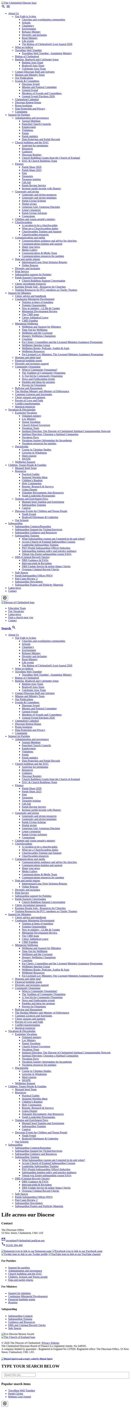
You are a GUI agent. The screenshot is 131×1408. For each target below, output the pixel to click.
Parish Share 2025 (31, 170)
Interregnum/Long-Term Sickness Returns (44, 262)
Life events (28, 41)
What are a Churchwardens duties (40, 228)
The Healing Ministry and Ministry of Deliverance (42, 391)
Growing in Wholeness (34, 452)
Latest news (14, 587)
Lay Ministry (29, 418)
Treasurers (27, 176)
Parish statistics (30, 136)
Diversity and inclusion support (32, 363)
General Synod (30, 90)
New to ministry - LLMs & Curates (41, 308)
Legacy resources (31, 210)
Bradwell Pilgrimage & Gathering (40, 517)
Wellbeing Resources (33, 351)
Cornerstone (28, 216)
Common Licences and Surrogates (33, 394)
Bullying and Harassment (28, 388)
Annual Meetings (31, 120)
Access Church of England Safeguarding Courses (48, 541)
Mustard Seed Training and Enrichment (43, 501)
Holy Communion (31, 483)
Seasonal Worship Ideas (34, 477)
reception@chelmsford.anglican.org (23, 1240)
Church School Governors (36, 425)
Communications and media (30, 237)
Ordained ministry (31, 415)
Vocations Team (30, 428)
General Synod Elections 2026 (38, 96)
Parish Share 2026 (31, 167)
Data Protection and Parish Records (41, 139)
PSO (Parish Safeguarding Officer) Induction (46, 547)
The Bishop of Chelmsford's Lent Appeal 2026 (47, 44)
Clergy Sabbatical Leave (35, 317)
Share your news (31, 246)
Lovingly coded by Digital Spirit (36, 1358)
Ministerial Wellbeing (26, 323)
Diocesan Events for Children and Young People (41, 511)
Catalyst (26, 508)
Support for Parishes (19, 114)
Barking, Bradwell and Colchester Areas (37, 59)
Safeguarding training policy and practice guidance (49, 551)
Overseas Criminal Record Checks (40, 569)
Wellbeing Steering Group (36, 345)
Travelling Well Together (28, 50)
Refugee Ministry (31, 31)
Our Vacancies (16, 611)
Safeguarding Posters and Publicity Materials (39, 584)
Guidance (27, 151)
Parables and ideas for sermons (38, 382)
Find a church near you (20, 617)
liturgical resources (25, 406)
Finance (19, 163)
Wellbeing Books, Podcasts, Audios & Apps (45, 348)
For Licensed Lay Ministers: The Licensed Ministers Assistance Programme (62, 354)
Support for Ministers (19, 292)
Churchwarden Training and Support (41, 231)
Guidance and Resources (21, 1322)
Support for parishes (19, 1267)
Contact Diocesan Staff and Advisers (35, 71)
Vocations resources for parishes (39, 443)
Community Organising (27, 366)
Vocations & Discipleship (21, 409)
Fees (24, 173)
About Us (13, 13)
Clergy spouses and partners (30, 397)
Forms (25, 133)
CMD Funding (30, 320)
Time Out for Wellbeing (34, 329)
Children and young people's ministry (35, 219)
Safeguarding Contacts (20, 1315)
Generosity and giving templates (39, 197)
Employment (29, 127)
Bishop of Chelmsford (27, 56)
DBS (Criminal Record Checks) (32, 557)
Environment (29, 28)
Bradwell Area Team (33, 65)
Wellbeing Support (25, 461)
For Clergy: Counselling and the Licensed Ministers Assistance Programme (62, 342)
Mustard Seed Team (26, 468)
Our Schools (21, 520)
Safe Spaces (21, 572)
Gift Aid (26, 182)
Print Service (22, 271)
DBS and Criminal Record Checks (27, 1325)
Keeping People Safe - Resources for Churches (40, 286)
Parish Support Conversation (30, 277)
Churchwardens (23, 222)
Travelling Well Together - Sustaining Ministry (47, 53)
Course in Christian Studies (36, 449)
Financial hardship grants (28, 360)
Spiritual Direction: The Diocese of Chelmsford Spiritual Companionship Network (66, 431)
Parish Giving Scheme (34, 200)
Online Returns (30, 265)
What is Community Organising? (39, 369)
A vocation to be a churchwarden (39, 225)
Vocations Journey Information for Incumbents (47, 440)
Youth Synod (29, 514)
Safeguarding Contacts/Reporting (33, 526)
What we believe (24, 47)
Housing (12, 1302)
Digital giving (29, 203)
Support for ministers (19, 1293)
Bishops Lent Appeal (19, 1396)
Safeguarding (15, 523)
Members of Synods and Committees (42, 93)
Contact (12, 590)
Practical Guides (30, 474)
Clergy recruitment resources (30, 283)
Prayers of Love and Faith (29, 400)
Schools (26, 22)
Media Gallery (29, 249)
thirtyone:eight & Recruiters (37, 563)
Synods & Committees (27, 81)
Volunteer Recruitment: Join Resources (43, 492)
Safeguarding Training (34, 504)
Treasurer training (31, 179)
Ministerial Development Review (39, 311)
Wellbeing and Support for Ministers (41, 326)
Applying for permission (35, 145)
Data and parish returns (27, 259)
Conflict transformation (27, 403)
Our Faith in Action (25, 16)
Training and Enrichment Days (31, 498)
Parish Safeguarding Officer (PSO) (34, 575)
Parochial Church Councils (36, 124)
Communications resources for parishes (43, 256)
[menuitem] (69, 684)
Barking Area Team (32, 62)
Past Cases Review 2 (26, 578)
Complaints (21, 111)
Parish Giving (15, 1393)
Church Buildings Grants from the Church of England (51, 157)
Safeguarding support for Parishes (33, 274)
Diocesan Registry (32, 154)
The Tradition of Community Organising (44, 372)
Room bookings (23, 105)
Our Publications (24, 77)
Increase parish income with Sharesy (41, 188)
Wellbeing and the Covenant (37, 332)
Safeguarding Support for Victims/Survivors (38, 529)
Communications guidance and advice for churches (49, 240)
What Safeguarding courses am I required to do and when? (53, 538)
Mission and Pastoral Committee (39, 87)
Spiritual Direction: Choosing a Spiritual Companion (50, 434)
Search (8, 628)
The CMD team (30, 314)
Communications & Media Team (39, 253)
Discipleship (21, 446)
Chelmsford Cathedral (27, 99)
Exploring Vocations (26, 412)
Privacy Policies (50, 1342)
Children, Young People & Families (27, 465)
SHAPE (26, 458)
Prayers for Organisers (34, 385)
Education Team (17, 608)
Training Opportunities (34, 305)
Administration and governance (32, 117)
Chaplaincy (28, 25)
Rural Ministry (30, 38)
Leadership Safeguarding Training (40, 544)
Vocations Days (30, 437)
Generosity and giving (27, 191)
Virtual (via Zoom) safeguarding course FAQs (46, 554)
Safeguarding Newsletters (29, 581)
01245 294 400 (12, 1245)
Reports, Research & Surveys (38, 486)
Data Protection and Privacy (30, 108)
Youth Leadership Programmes (38, 495)
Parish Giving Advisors (34, 213)
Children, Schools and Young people (28, 1276)
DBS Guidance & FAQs (35, 560)
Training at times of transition (37, 302)
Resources (27, 148)
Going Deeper (29, 489)
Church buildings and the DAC (32, 142)
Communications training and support (42, 243)
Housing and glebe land (28, 357)
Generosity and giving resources (39, 194)
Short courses (29, 455)
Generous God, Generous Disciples (41, 206)
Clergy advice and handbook (30, 296)
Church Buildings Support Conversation (43, 280)
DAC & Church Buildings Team (39, 160)
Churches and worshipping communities (43, 19)
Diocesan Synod (31, 84)
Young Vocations (31, 422)
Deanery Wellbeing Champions (39, 336)
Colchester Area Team (34, 68)
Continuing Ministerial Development (34, 299)
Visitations (27, 130)
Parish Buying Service (34, 185)
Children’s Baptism (32, 480)
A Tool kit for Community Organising (42, 375)
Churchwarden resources (35, 234)
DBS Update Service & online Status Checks (46, 566)
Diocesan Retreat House (28, 102)
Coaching (27, 339)
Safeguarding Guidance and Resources (36, 532)
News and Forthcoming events (38, 379)
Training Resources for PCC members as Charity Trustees (46, 289)
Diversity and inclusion (34, 34)
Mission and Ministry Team (30, 74)
